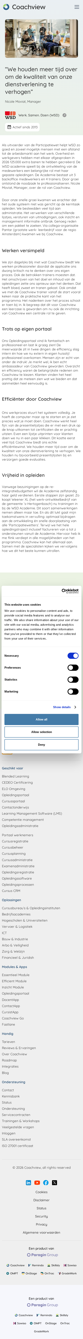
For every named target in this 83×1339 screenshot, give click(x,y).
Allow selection (41, 732)
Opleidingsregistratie (18, 872)
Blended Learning (15, 776)
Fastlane (8, 1024)
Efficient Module (14, 981)
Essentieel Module (16, 975)
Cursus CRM (11, 891)
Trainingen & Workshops (21, 1121)
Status (7, 1102)
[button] (76, 7)
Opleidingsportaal (15, 795)
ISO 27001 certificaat (17, 1146)
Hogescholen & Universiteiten (24, 920)
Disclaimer (41, 1200)
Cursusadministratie (17, 860)
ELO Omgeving (13, 789)
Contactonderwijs (15, 807)
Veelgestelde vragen (18, 1127)
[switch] (73, 668)
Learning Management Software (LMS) (32, 813)
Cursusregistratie (15, 841)
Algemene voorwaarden (41, 1232)
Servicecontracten (16, 1115)
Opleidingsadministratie (20, 826)
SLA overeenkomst (16, 1139)
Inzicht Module (13, 987)
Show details (62, 707)
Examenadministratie (18, 866)
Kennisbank (11, 1096)
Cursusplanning (14, 853)
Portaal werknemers (17, 835)
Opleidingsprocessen (18, 884)
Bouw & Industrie (15, 939)
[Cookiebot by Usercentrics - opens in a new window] (62, 591)
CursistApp (10, 1012)
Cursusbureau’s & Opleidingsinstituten (31, 908)
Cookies (41, 1192)
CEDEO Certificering (17, 782)
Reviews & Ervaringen (19, 1048)
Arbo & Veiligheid (15, 945)
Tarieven (8, 1042)
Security (41, 1216)
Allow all (41, 719)
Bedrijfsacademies (16, 914)
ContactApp (11, 1006)
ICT (4, 933)
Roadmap (9, 1060)
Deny (41, 744)
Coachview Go (13, 1018)
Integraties (10, 1066)
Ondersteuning (13, 1108)
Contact (8, 1090)
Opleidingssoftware (17, 878)
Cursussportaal (13, 801)
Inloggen (8, 1133)
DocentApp (10, 1000)
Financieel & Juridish (18, 957)
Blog (5, 1073)
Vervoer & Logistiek (17, 926)
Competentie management (23, 820)
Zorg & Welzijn (13, 951)
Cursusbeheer (12, 847)
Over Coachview (14, 1054)
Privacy (41, 1224)
